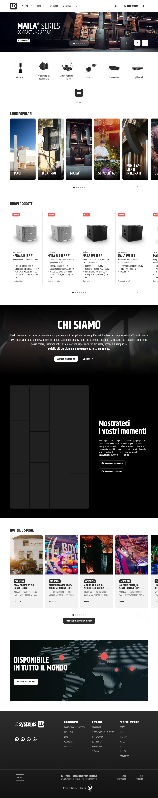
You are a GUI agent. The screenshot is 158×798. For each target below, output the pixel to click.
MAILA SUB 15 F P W (58, 255)
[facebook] (17, 739)
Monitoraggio (97, 736)
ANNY (122, 727)
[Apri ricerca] (116, 6)
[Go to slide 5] (82, 43)
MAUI (122, 746)
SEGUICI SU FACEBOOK (113, 471)
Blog (66, 736)
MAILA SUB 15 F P (92, 255)
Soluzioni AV (97, 741)
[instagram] (29, 739)
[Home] (13, 6)
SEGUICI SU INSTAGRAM (114, 463)
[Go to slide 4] (80, 43)
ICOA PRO (123, 736)
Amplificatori (97, 746)
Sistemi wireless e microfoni (103, 732)
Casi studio (19, 581)
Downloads (68, 746)
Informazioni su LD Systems (75, 727)
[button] (27, 6)
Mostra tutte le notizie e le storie (79, 620)
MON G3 (123, 751)
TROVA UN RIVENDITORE (25, 681)
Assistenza (68, 741)
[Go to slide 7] (85, 292)
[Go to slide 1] (74, 43)
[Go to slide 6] (84, 43)
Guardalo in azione (64, 359)
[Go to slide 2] (76, 43)
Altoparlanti (96, 727)
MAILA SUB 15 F (126, 255)
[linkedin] (35, 739)
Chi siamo (86, 359)
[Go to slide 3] (78, 43)
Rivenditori (68, 732)
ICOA (122, 732)
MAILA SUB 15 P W (22, 255)
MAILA (122, 741)
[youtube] (23, 739)
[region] (79, 32)
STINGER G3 (124, 756)
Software (95, 751)
